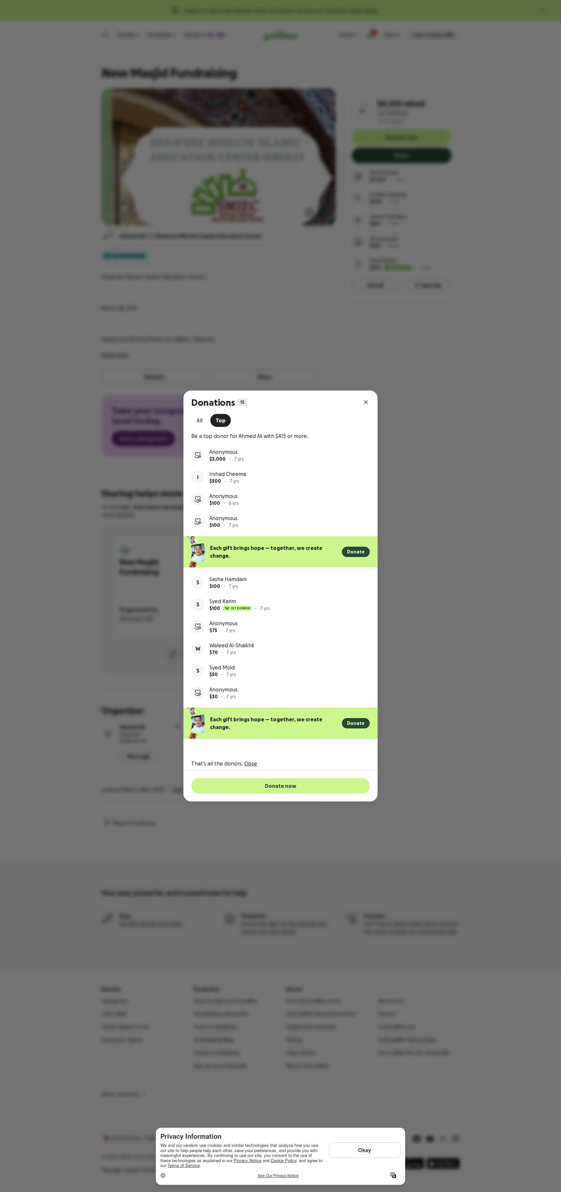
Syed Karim (222, 601)
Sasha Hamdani (227, 579)
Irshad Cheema (227, 474)
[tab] (199, 420)
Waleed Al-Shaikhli (231, 645)
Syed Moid (222, 667)
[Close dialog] (365, 402)
